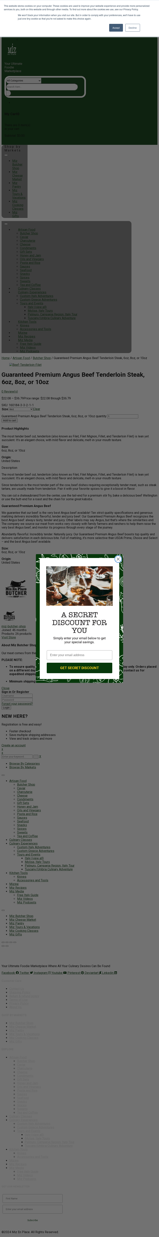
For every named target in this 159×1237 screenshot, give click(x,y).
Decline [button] (133, 27)
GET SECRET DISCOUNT (79, 668)
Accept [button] (116, 27)
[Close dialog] (118, 559)
